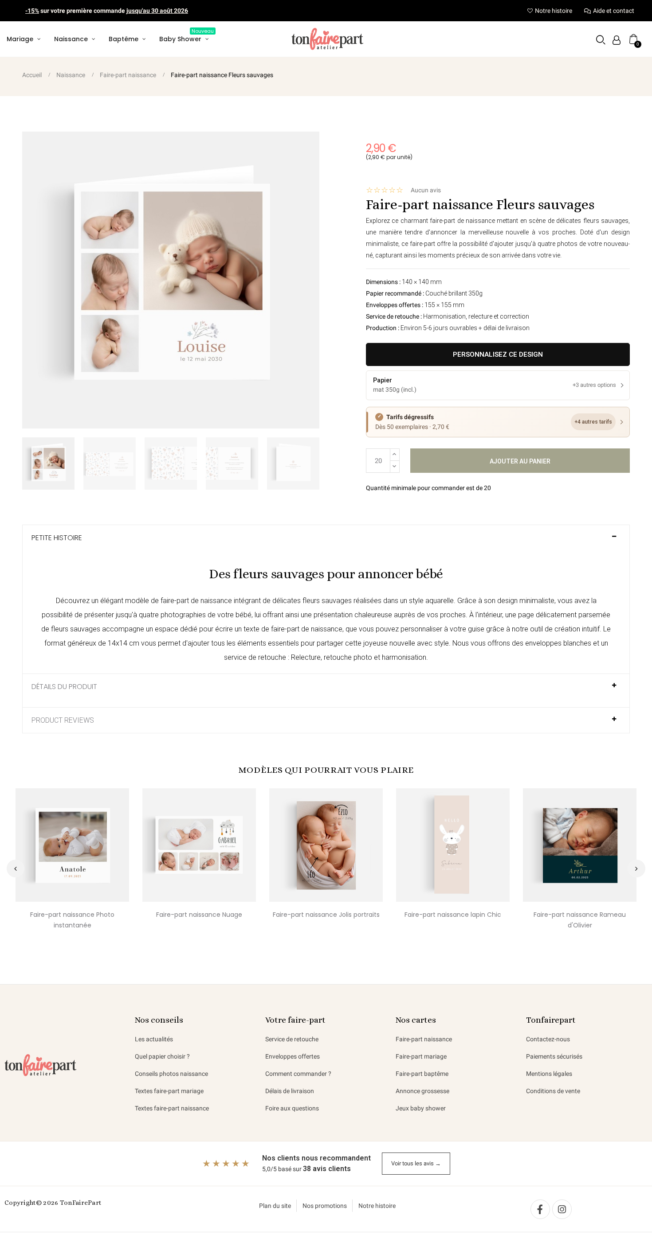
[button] (600, 39)
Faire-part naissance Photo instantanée (72, 920)
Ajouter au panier (520, 461)
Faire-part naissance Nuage (199, 914)
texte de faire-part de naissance (293, 629)
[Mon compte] (617, 40)
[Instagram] (562, 1209)
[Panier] (633, 39)
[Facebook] (540, 1209)
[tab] (326, 541)
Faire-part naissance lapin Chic (453, 914)
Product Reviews (62, 720)
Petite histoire (56, 538)
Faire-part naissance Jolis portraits (326, 914)
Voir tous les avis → (416, 1163)
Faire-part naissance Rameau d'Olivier (580, 920)
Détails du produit (64, 687)
